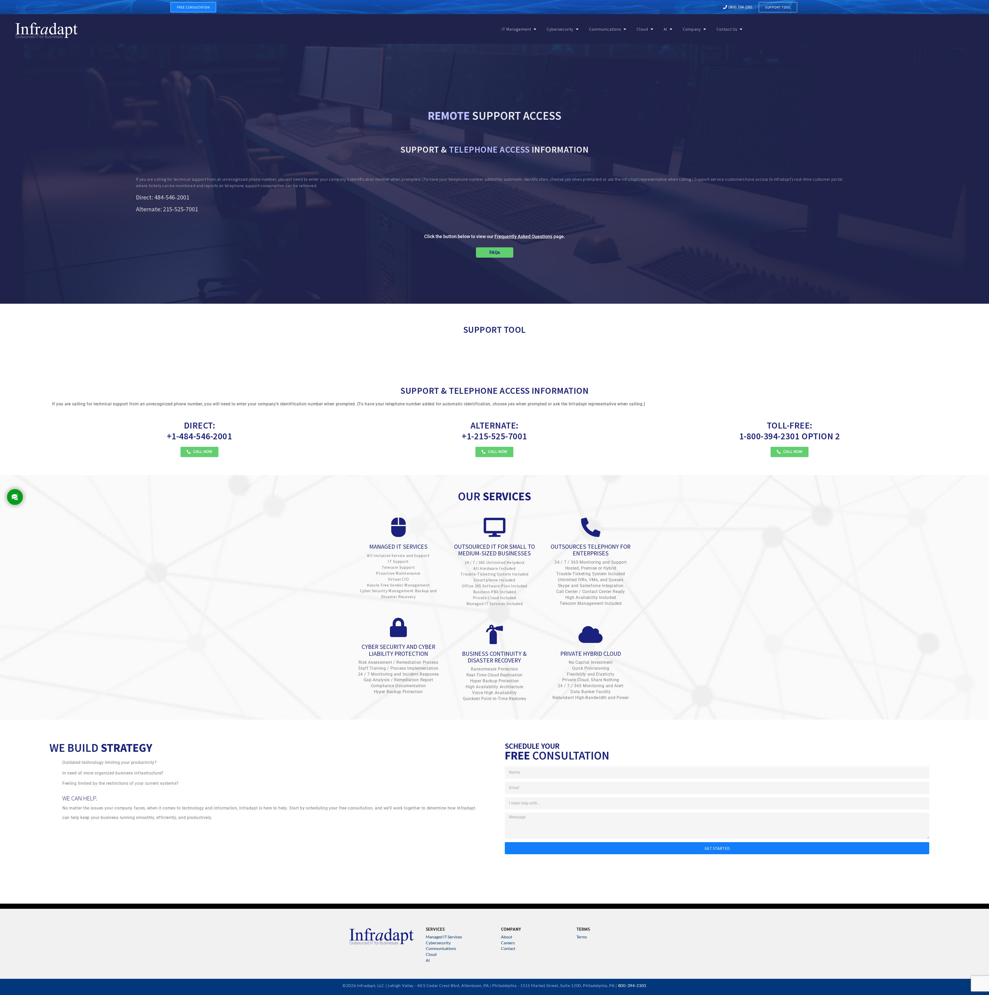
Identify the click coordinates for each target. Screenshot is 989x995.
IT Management (516, 29)
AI (665, 29)
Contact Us (727, 29)
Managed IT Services (444, 936)
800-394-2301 (632, 985)
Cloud (642, 29)
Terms (581, 936)
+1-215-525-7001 (494, 431)
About (506, 936)
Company (692, 29)
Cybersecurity (560, 29)
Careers (508, 942)
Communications (605, 29)
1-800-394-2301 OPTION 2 (789, 431)
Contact (508, 948)
